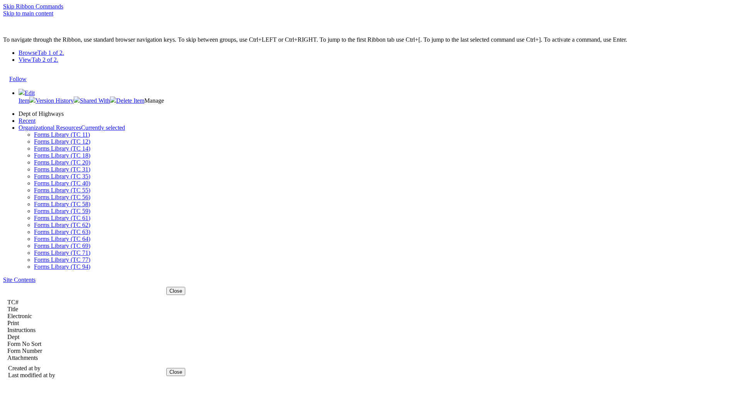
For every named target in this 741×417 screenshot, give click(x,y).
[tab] (378, 52)
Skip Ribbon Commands (33, 6)
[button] (51, 100)
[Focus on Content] (34, 75)
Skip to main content (28, 13)
